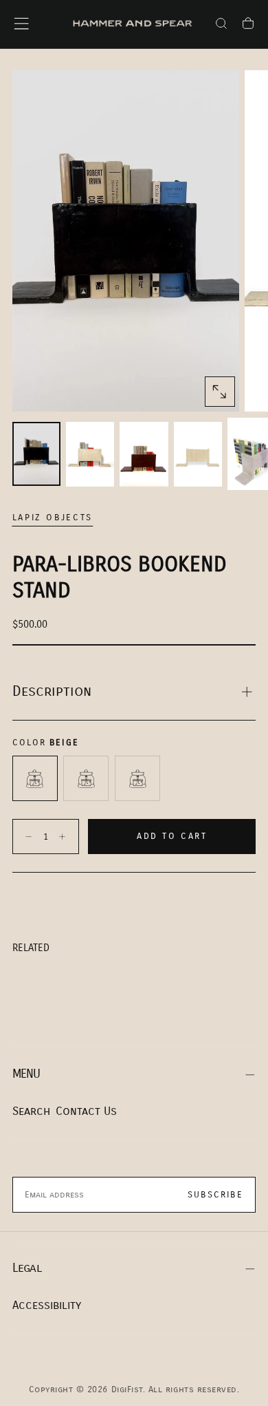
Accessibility (46, 1305)
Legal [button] (26, 1268)
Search (31, 1111)
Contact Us (86, 1111)
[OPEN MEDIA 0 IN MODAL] (219, 392)
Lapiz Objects (52, 517)
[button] (21, 23)
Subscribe (215, 1194)
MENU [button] (26, 1074)
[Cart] (248, 25)
